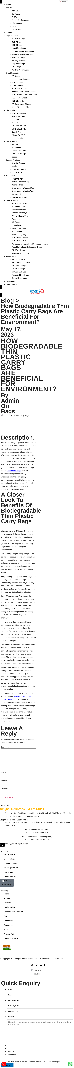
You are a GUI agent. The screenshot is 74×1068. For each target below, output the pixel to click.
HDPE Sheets (17, 82)
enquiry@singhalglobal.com (16, 844)
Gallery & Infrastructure (21, 20)
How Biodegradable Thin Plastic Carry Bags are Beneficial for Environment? (35, 314)
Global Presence (11, 938)
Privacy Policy (10, 934)
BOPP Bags (17, 42)
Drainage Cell (17, 172)
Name (4, 772)
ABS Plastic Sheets (20, 98)
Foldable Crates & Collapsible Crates (27, 247)
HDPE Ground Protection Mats (24, 95)
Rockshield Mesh (19, 210)
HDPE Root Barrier (19, 101)
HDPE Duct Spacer (20, 238)
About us (7, 898)
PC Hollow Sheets (19, 88)
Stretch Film (16, 132)
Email (4, 781)
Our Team (16, 14)
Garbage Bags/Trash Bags (23, 51)
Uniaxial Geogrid (18, 163)
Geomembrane (18, 148)
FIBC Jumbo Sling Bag (21, 263)
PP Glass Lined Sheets (21, 104)
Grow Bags (16, 67)
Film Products (11, 110)
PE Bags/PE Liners (19, 61)
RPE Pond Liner (18, 116)
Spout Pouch (17, 231)
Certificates (16, 29)
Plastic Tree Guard (19, 228)
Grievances (10, 281)
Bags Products (12, 36)
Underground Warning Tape (23, 191)
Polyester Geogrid (19, 169)
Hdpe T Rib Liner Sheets (22, 107)
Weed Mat (16, 219)
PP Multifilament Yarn (20, 216)
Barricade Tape (18, 194)
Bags (8, 411)
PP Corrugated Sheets (21, 79)
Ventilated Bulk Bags (20, 275)
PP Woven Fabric (19, 207)
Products (7, 903)
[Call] (4, 1065)
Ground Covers (18, 225)
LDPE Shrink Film (19, 129)
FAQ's (14, 17)
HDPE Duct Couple (20, 241)
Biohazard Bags (18, 57)
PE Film (15, 123)
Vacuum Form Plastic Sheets (24, 92)
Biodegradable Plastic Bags (23, 54)
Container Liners (18, 138)
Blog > (10, 300)
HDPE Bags (17, 45)
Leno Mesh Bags (19, 48)
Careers (7, 916)
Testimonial (16, 26)
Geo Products (11, 141)
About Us (9, 8)
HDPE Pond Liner (19, 113)
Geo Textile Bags (19, 154)
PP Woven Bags (18, 39)
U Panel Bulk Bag (19, 272)
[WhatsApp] (70, 1066)
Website (4, 789)
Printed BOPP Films (20, 135)
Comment (5, 747)
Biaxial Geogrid (18, 166)
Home (8, 5)
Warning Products (13, 176)
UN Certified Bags (19, 266)
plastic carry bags (13, 471)
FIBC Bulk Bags (18, 269)
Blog (6, 930)
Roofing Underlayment (21, 213)
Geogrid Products (13, 160)
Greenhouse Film (19, 126)
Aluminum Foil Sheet (20, 253)
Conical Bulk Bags (19, 278)
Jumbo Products (12, 256)
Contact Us (10, 33)
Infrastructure (17, 23)
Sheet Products (12, 73)
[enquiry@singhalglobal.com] (2, 844)
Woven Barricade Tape (21, 182)
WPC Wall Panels (19, 250)
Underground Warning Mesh (23, 188)
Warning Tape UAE (19, 197)
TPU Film (15, 120)
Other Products (12, 200)
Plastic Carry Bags (19, 235)
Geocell (15, 157)
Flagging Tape (17, 179)
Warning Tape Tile (19, 185)
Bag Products (9, 854)
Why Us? (15, 11)
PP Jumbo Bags (18, 259)
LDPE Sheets (17, 85)
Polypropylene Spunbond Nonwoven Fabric (30, 244)
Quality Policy (11, 284)
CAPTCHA (11, 1051)
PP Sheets (16, 76)
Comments (11, 1055)
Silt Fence (16, 222)
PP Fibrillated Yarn (19, 203)
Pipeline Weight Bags (20, 70)
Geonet (15, 144)
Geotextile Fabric (19, 151)
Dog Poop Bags (18, 64)
